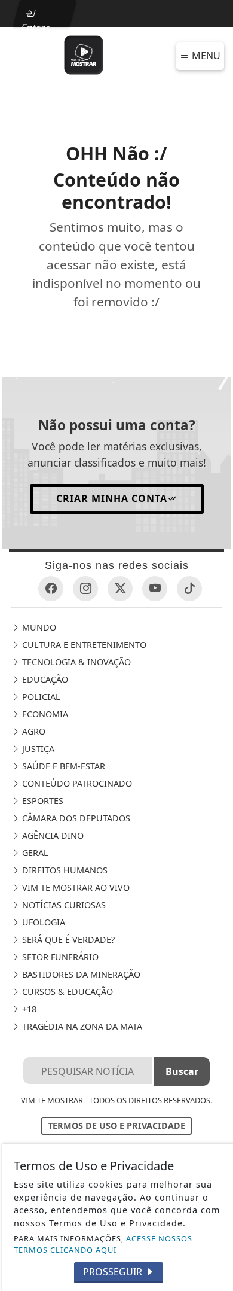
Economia (44, 714)
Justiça (37, 748)
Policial (40, 696)
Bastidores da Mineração (80, 974)
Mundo (38, 627)
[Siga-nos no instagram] (85, 588)
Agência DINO (52, 835)
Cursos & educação (66, 991)
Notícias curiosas (63, 905)
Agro (32, 731)
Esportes (41, 800)
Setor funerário (59, 957)
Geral (34, 852)
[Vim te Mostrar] (83, 53)
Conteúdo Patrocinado (76, 783)
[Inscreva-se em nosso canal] (154, 588)
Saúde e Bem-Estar (62, 766)
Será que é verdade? (67, 939)
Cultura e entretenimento (83, 644)
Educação (44, 679)
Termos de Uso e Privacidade (116, 1125)
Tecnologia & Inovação (75, 662)
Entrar (35, 24)
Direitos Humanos (64, 870)
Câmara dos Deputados (75, 818)
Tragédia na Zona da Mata (81, 1026)
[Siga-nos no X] (120, 588)
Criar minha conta (111, 498)
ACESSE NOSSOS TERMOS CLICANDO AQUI (103, 1244)
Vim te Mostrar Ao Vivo (75, 887)
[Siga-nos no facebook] (50, 588)
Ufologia (42, 922)
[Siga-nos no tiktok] (189, 588)
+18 (28, 1009)
